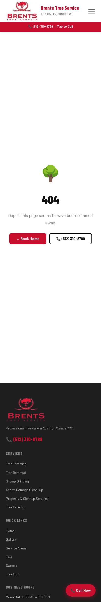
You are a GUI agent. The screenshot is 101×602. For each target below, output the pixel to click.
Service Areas (16, 548)
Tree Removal (16, 473)
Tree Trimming (16, 464)
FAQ (9, 557)
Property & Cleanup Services (27, 498)
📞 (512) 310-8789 (70, 238)
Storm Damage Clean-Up (24, 490)
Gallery (11, 539)
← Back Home (27, 238)
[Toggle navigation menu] (91, 11)
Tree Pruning (15, 507)
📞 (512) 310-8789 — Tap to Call (50, 26)
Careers (12, 565)
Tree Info (12, 574)
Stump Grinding (17, 481)
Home (10, 531)
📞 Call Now (81, 590)
